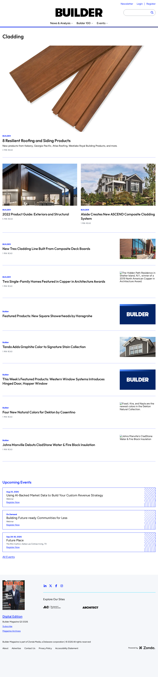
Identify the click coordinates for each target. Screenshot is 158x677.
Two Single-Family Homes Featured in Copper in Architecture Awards (53, 281)
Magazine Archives (11, 631)
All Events (8, 557)
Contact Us (29, 648)
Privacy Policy (45, 648)
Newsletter (127, 3)
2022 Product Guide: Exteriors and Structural (35, 214)
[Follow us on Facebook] (56, 586)
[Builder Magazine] (79, 12)
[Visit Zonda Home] (142, 648)
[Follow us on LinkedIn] (45, 586)
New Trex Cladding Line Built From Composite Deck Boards (46, 248)
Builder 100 (84, 23)
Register (151, 3)
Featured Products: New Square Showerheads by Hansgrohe (47, 316)
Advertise (16, 648)
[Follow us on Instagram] (62, 586)
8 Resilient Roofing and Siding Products (36, 140)
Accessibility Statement (66, 648)
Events (101, 23)
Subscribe (7, 626)
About (5, 648)
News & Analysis (60, 23)
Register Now (13, 502)
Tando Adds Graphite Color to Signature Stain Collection (44, 347)
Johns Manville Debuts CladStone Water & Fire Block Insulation (48, 445)
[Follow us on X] (50, 586)
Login (140, 3)
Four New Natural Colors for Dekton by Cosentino (38, 412)
